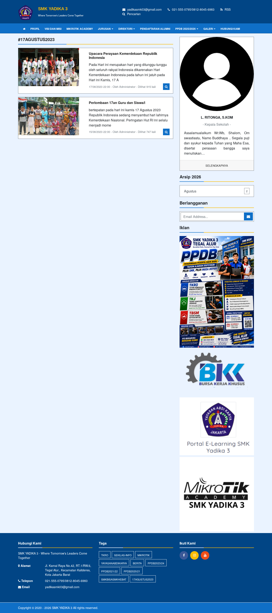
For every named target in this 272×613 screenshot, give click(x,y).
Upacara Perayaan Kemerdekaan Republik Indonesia (123, 55)
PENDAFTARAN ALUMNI (155, 29)
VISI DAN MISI (53, 29)
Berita (137, 563)
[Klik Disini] (217, 292)
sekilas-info (123, 555)
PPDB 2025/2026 (185, 29)
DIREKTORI (125, 29)
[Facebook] (185, 555)
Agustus (216, 191)
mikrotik (143, 555)
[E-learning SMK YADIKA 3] (217, 426)
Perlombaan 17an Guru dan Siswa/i (117, 102)
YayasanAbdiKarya (114, 563)
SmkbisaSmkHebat (113, 579)
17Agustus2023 (142, 579)
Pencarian (133, 14)
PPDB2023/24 (156, 563)
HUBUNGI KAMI (230, 29)
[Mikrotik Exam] (217, 494)
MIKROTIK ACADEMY (80, 29)
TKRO (104, 555)
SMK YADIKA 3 (61, 608)
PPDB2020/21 (132, 571)
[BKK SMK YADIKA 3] (217, 372)
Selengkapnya (216, 166)
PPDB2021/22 (109, 571)
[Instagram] (195, 555)
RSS (227, 9)
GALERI (208, 29)
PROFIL (35, 29)
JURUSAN (104, 29)
